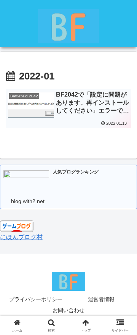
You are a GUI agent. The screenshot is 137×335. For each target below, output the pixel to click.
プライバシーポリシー (35, 299)
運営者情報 (101, 299)
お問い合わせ (68, 310)
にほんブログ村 (21, 237)
